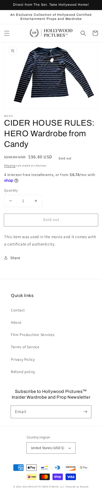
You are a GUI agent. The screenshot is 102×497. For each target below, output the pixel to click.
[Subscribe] (85, 412)
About (16, 322)
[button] (7, 33)
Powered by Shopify (77, 486)
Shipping (10, 165)
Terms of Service (25, 346)
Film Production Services (32, 334)
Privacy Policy (23, 359)
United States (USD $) (47, 448)
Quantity (11, 190)
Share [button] (15, 257)
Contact (18, 310)
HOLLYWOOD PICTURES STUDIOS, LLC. (44, 486)
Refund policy (23, 371)
